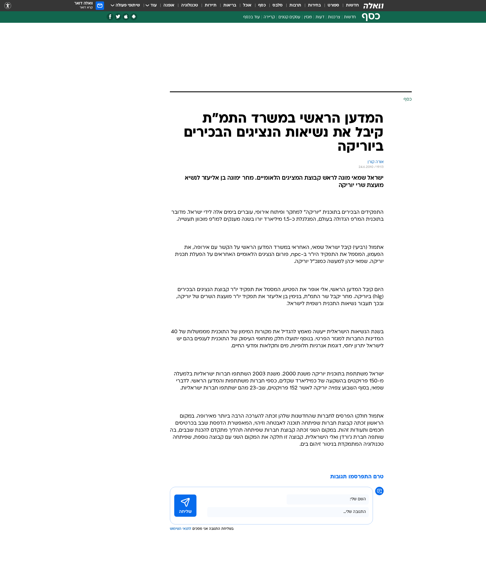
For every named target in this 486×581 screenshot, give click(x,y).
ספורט (333, 5)
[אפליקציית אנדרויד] (133, 16)
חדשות (352, 5)
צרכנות (334, 17)
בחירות (314, 5)
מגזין (308, 17)
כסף (262, 5)
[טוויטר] (118, 16)
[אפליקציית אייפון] (125, 16)
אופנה (168, 5)
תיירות (211, 5)
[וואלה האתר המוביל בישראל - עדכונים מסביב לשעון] (373, 5)
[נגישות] (7, 5)
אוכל (247, 5)
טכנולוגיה (189, 5)
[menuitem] (349, 6)
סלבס (278, 5)
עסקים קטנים (289, 17)
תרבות (295, 5)
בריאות (229, 5)
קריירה (269, 17)
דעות (320, 17)
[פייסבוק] (110, 16)
